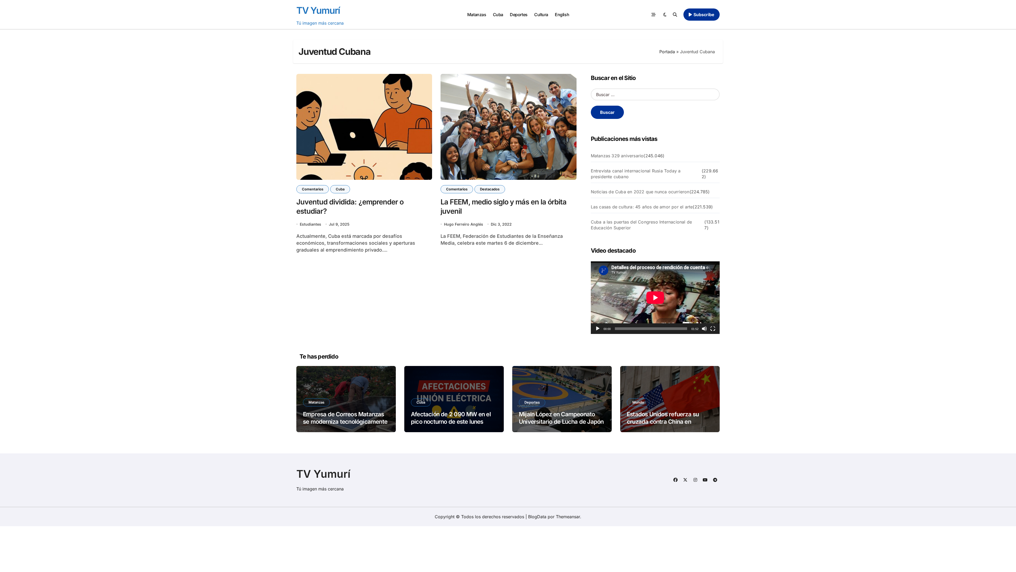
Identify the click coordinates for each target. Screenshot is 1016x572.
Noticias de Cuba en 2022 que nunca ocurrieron (640, 191)
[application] (655, 297)
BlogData (537, 516)
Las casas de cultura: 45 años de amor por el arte (642, 206)
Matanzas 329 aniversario (617, 155)
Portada (667, 51)
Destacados (490, 189)
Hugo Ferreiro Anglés (463, 224)
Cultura (541, 14)
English (562, 14)
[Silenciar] (704, 328)
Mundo (638, 402)
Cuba (498, 14)
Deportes (518, 14)
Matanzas (476, 14)
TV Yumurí (318, 10)
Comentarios (312, 189)
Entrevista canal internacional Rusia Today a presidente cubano (636, 173)
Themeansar (568, 516)
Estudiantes (310, 224)
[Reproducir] (597, 328)
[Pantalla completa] (712, 328)
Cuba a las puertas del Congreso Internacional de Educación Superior (641, 224)
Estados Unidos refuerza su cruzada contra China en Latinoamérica (663, 422)
